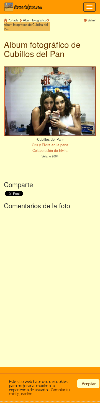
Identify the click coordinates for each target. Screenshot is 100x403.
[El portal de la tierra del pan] (25, 7)
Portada (13, 20)
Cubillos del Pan (34, 54)
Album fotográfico (35, 20)
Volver (92, 20)
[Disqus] (50, 287)
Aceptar (89, 383)
